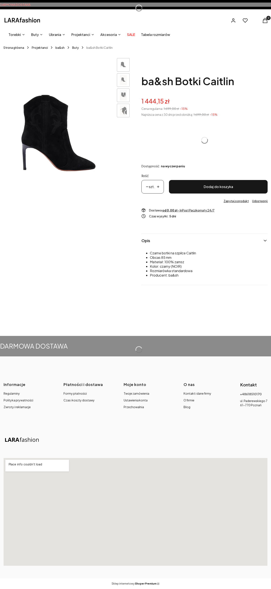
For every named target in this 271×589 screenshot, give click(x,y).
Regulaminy (12, 393)
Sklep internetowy (134, 583)
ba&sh (60, 47)
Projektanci (40, 47)
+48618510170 (251, 394)
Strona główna (13, 47)
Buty (75, 47)
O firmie (189, 400)
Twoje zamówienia (136, 393)
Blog (187, 407)
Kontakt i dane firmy (197, 393)
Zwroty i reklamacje (17, 407)
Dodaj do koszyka (218, 186)
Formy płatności (75, 393)
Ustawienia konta (136, 400)
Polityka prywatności (18, 400)
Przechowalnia (134, 407)
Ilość (145, 175)
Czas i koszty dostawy (79, 400)
